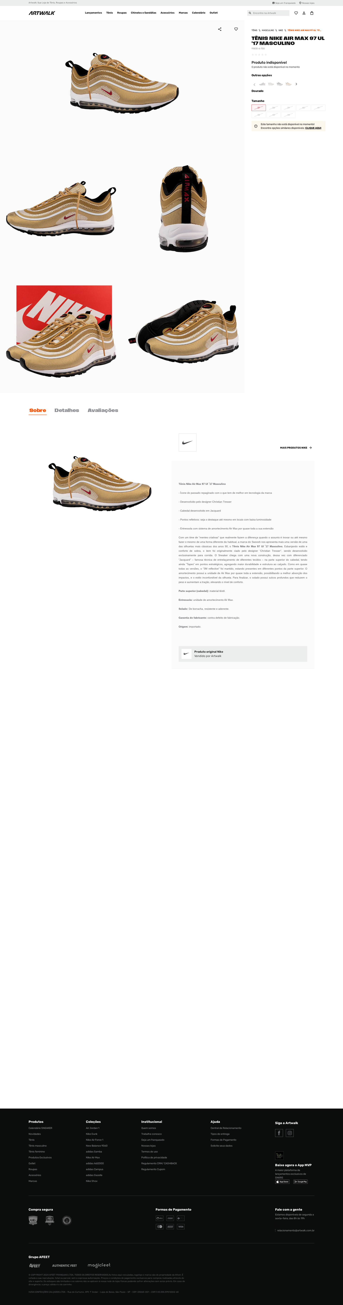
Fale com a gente (288, 1210)
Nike (281, 30)
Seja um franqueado (285, 3)
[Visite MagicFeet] (99, 1266)
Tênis (254, 30)
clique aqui (313, 128)
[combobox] (268, 13)
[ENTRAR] (304, 13)
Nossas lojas (308, 3)
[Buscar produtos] (250, 13)
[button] (259, 108)
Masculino (268, 30)
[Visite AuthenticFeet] (64, 1266)
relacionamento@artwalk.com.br (295, 1230)
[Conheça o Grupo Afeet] (35, 1266)
